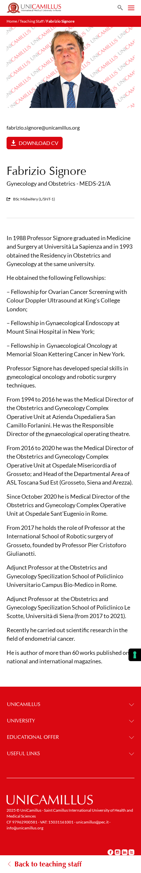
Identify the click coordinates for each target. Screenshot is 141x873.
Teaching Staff (32, 21)
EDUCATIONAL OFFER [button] (33, 737)
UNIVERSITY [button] (21, 720)
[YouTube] (131, 852)
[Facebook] (110, 852)
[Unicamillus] (34, 8)
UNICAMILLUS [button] (23, 704)
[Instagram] (117, 852)
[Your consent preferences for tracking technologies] (135, 655)
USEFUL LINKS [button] (23, 753)
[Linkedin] (125, 852)
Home (12, 21)
